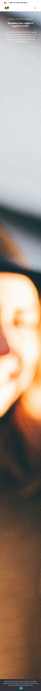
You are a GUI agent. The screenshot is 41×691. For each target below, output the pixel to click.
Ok (21, 688)
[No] (39, 685)
